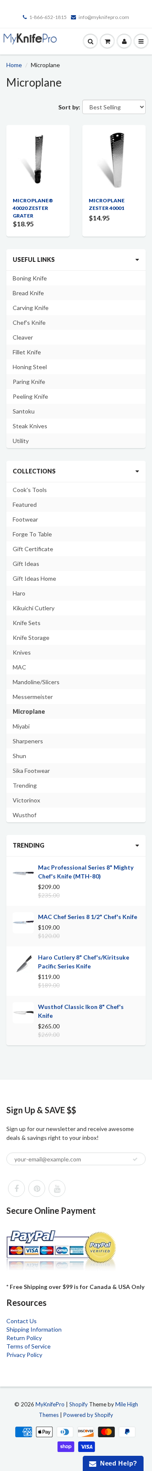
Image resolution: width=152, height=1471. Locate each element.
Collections (34, 471)
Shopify (78, 1404)
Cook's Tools (30, 489)
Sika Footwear (31, 770)
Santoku (24, 411)
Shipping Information (34, 1329)
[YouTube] (57, 1188)
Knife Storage (31, 637)
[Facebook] (16, 1188)
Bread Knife (28, 292)
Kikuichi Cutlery (33, 608)
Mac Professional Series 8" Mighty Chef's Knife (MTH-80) (85, 872)
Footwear (25, 519)
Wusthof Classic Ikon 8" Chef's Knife (81, 1011)
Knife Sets (27, 622)
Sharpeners (28, 741)
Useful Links (34, 259)
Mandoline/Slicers (36, 681)
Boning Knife (30, 278)
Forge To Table (32, 534)
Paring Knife (29, 381)
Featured (25, 504)
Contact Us (21, 1320)
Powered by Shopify (88, 1414)
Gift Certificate (33, 548)
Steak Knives (30, 426)
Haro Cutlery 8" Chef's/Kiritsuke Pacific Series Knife (83, 962)
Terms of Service (28, 1346)
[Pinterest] (36, 1188)
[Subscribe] (135, 1159)
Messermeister (33, 696)
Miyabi (21, 726)
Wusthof (24, 814)
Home (14, 64)
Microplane (29, 711)
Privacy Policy (24, 1354)
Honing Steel (30, 366)
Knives (22, 652)
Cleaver (23, 337)
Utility (21, 440)
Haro (19, 593)
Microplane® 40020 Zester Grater (33, 208)
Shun (19, 755)
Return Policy (24, 1337)
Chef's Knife (29, 322)
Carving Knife (31, 307)
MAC (19, 667)
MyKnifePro (50, 1404)
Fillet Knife (27, 352)
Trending (25, 785)
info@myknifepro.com (104, 17)
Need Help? (116, 1463)
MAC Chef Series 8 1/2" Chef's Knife (87, 916)
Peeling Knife (30, 396)
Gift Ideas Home (34, 578)
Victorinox (26, 800)
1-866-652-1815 (48, 17)
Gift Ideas (26, 563)
